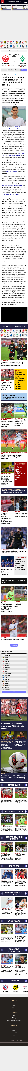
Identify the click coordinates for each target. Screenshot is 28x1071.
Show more (14, 645)
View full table (14, 691)
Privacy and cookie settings (14, 1020)
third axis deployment (11, 171)
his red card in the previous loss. (10, 194)
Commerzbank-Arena (14, 53)
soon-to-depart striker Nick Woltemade (12, 185)
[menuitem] (3, 1)
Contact (14, 1005)
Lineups (4, 69)
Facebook (14, 1030)
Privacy (14, 1017)
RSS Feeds (14, 1032)
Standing (10, 69)
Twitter (14, 1028)
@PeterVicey (12, 74)
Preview (17, 69)
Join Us (14, 1007)
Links (14, 1035)
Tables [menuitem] (18, 2)
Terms (14, 1015)
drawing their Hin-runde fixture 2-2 (13, 128)
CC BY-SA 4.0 (17, 126)
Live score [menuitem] (11, 2)
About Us (14, 1003)
